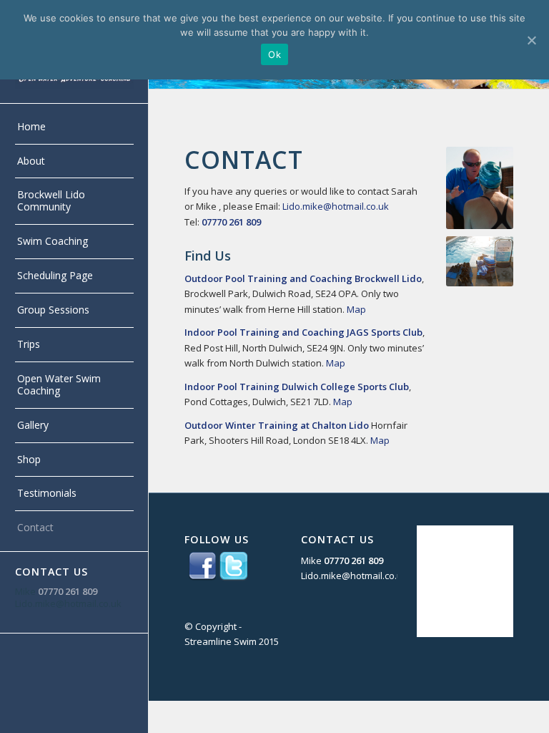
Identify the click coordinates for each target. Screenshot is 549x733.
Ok (274, 54)
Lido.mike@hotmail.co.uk (68, 603)
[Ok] (531, 40)
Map (356, 309)
